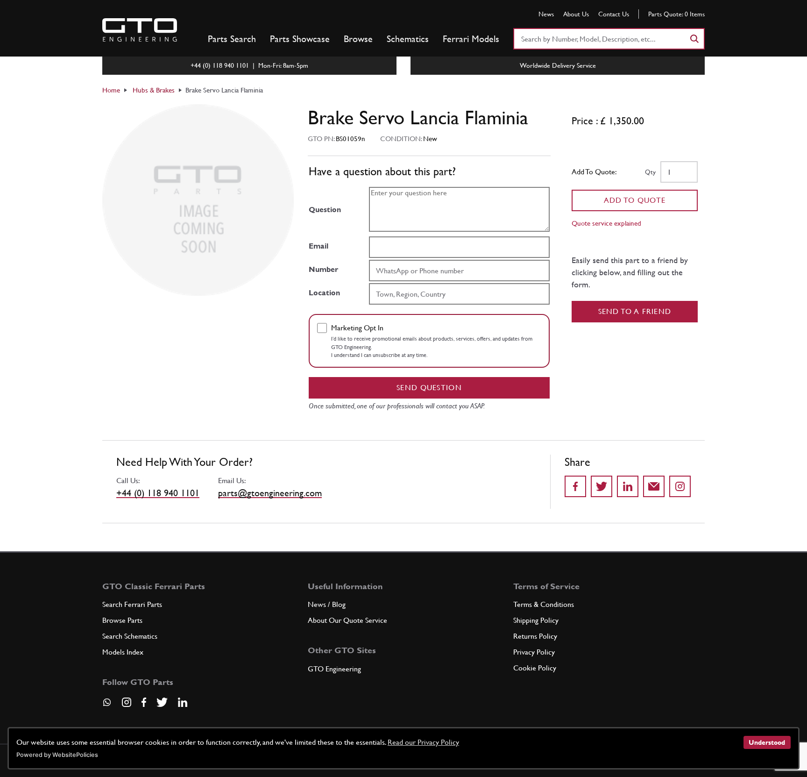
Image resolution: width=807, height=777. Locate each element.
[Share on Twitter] (601, 486)
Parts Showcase (300, 38)
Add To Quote (635, 200)
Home (111, 90)
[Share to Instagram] (680, 486)
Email (318, 246)
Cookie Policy (534, 667)
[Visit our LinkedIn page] (182, 702)
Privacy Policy (534, 652)
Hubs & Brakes (154, 90)
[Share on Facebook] (575, 486)
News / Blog (327, 604)
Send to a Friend (635, 311)
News (546, 14)
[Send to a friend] (654, 486)
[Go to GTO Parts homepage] (139, 30)
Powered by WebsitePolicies (57, 754)
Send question (429, 387)
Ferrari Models (471, 38)
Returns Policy (535, 636)
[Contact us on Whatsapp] (107, 705)
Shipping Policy (536, 620)
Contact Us (613, 14)
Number (323, 269)
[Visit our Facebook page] (144, 702)
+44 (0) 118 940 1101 (157, 493)
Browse (358, 38)
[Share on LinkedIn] (627, 486)
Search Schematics (129, 636)
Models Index (122, 652)
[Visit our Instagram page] (126, 702)
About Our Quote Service (347, 620)
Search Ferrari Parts (132, 604)
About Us (576, 14)
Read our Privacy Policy (423, 742)
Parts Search (232, 38)
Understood (767, 742)
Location (324, 292)
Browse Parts (122, 620)
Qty (650, 172)
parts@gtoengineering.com (270, 493)
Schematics (408, 38)
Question (325, 209)
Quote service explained (606, 223)
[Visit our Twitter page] (162, 702)
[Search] (694, 39)
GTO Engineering (334, 668)
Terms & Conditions (543, 604)
